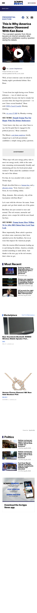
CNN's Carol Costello (13, 106)
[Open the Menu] (3, 2)
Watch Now (31, 3)
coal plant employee (18, 135)
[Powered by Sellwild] (32, 430)
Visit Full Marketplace (28, 315)
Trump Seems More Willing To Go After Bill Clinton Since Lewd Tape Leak (18, 225)
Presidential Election (8, 18)
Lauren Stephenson (15, 69)
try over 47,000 (12, 113)
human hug (26, 185)
